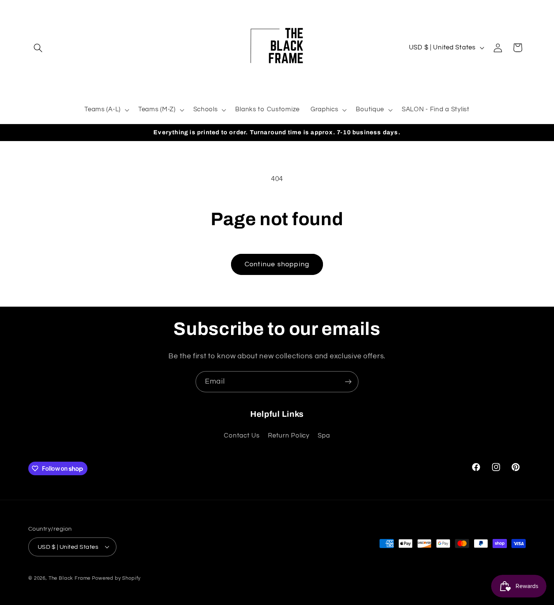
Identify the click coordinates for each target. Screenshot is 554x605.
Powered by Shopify (116, 577)
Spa (324, 435)
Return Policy (288, 435)
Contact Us (241, 435)
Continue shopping (277, 264)
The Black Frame (70, 577)
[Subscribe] (348, 381)
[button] (38, 48)
